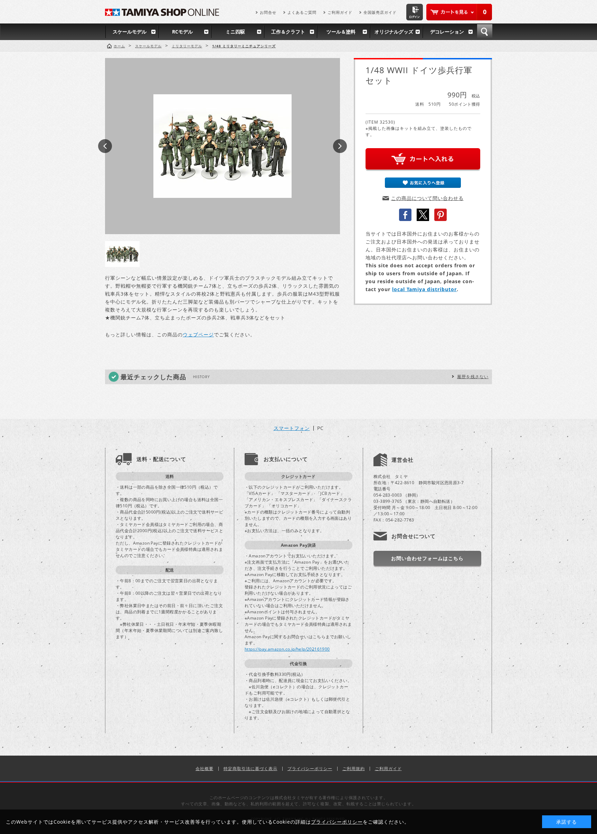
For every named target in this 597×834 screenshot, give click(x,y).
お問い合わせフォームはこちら (427, 558)
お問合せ (268, 12)
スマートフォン (292, 428)
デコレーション (447, 31)
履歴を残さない (473, 377)
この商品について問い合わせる (427, 198)
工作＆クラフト (288, 31)
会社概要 (205, 768)
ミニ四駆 (235, 31)
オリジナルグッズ (394, 31)
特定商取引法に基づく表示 (250, 768)
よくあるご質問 (301, 12)
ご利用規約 (353, 768)
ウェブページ (198, 334)
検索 (484, 31)
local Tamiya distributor (424, 289)
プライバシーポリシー (309, 768)
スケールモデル (129, 31)
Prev (105, 146)
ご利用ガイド (340, 12)
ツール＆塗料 (341, 31)
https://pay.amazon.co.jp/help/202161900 (287, 649)
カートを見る (459, 12)
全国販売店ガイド (380, 12)
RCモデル (182, 31)
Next (340, 146)
